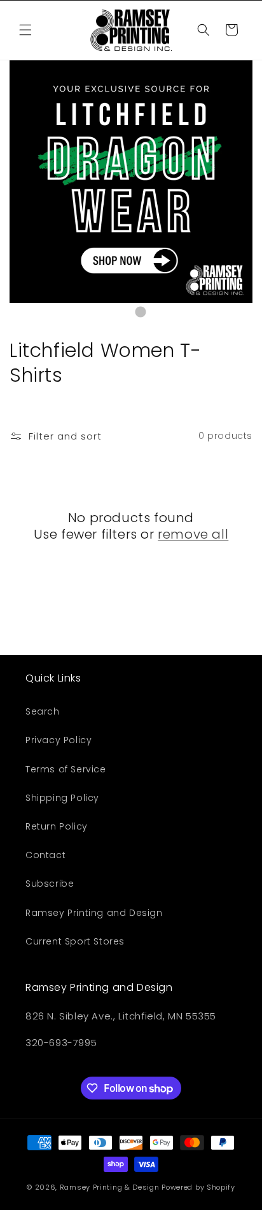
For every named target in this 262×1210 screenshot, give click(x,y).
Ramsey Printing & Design (110, 1187)
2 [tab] (140, 312)
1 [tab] (121, 312)
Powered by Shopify (198, 1187)
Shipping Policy (62, 797)
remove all (193, 534)
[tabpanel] (131, 181)
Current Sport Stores (75, 941)
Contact (45, 855)
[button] (25, 30)
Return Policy (56, 826)
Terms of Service (65, 769)
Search (42, 711)
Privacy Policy (58, 740)
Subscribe (49, 883)
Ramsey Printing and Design (94, 912)
